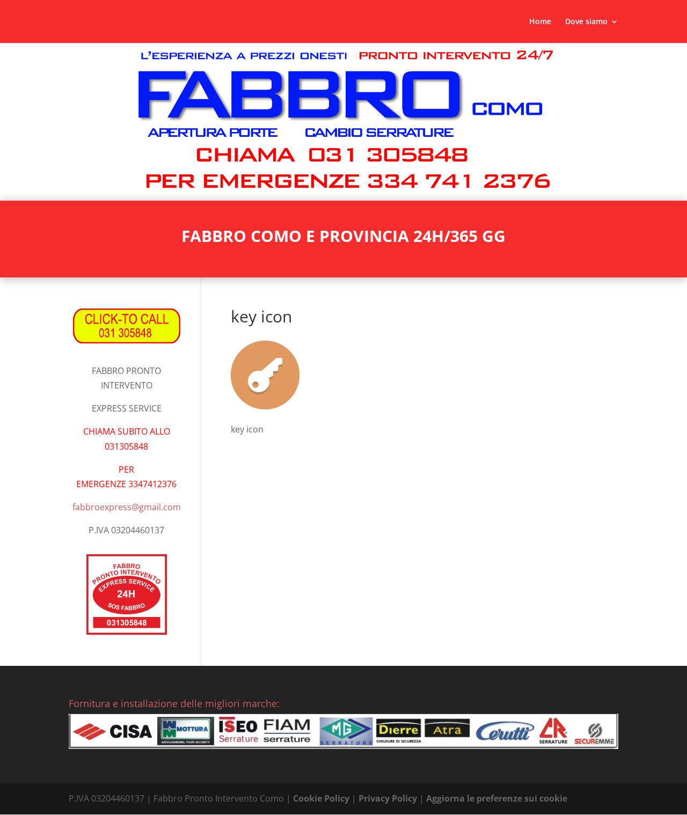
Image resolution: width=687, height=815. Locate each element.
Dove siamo (586, 22)
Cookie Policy (321, 798)
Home (540, 22)
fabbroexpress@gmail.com (126, 507)
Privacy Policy (388, 798)
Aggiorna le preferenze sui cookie (496, 798)
